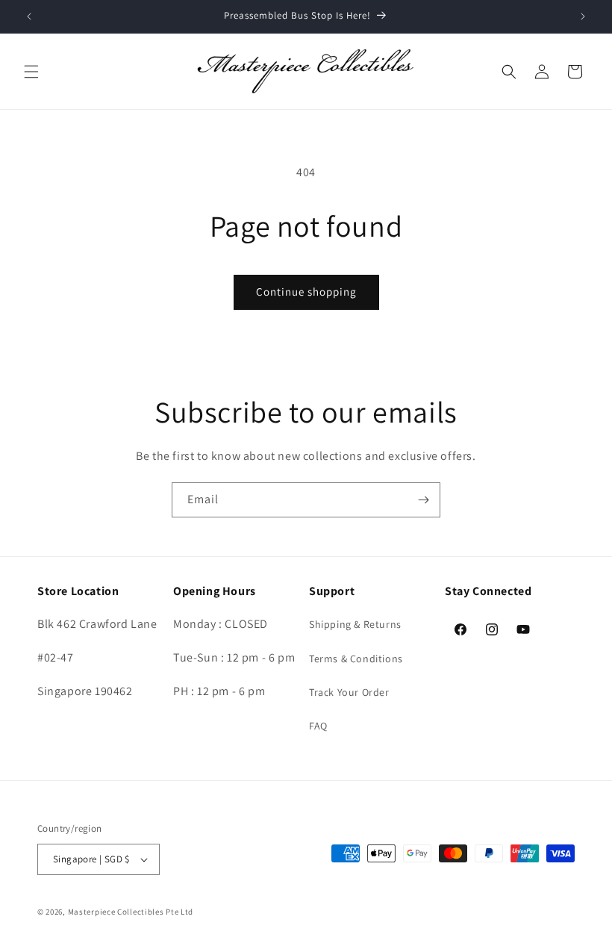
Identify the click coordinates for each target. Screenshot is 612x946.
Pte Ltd (179, 911)
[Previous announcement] (29, 16)
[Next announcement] (582, 16)
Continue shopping (306, 291)
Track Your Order (349, 692)
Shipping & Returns (355, 624)
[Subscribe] (423, 499)
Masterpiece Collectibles (116, 911)
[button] (31, 71)
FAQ (318, 725)
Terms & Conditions (356, 658)
